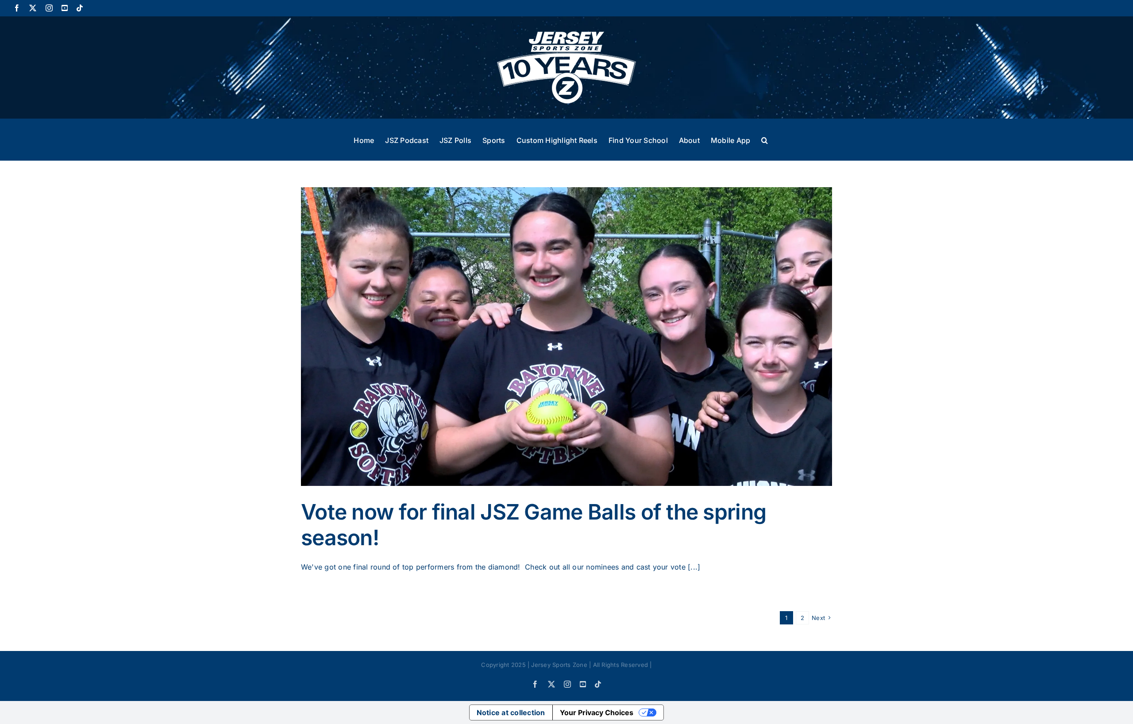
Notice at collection (511, 712)
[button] (764, 139)
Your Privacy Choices (596, 712)
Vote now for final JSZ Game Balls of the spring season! (533, 525)
